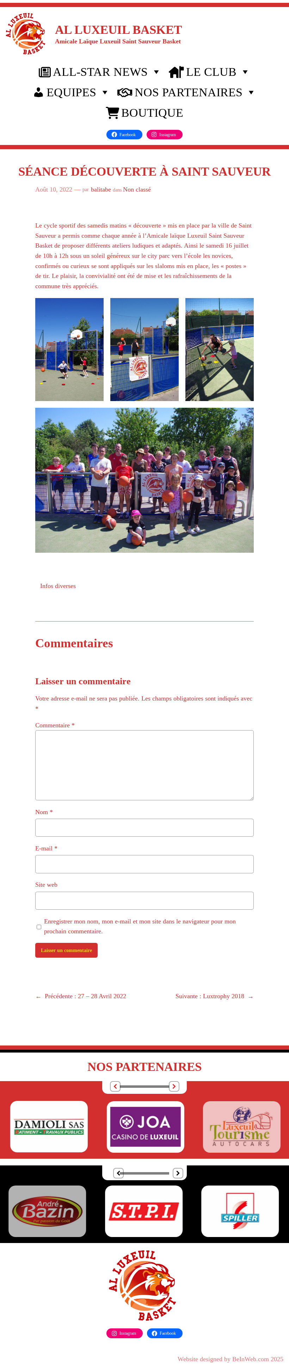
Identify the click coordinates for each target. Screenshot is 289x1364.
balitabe (101, 189)
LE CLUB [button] (211, 71)
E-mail (46, 848)
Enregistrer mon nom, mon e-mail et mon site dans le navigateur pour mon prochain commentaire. (140, 926)
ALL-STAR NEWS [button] (100, 71)
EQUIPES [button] (71, 92)
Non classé (137, 189)
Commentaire (55, 725)
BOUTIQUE (152, 112)
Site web (46, 884)
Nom (44, 812)
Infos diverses (58, 585)
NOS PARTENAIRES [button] (188, 92)
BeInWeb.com (250, 1359)
